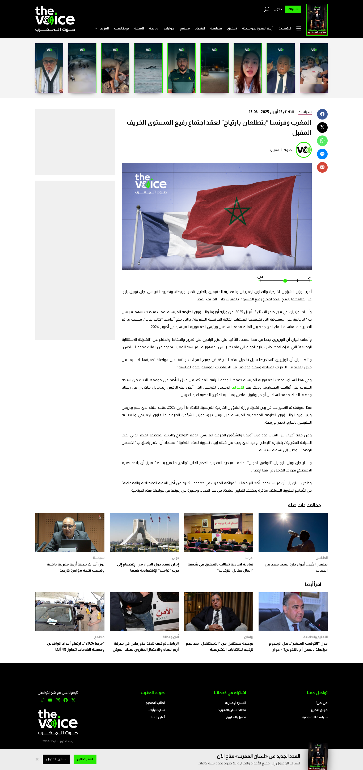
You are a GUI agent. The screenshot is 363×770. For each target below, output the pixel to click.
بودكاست (121, 28)
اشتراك (293, 9)
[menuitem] (284, 28)
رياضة (153, 28)
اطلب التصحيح (155, 703)
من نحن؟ (321, 703)
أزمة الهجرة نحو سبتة (257, 28)
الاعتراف (237, 387)
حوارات (169, 28)
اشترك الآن (85, 759)
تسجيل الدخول (56, 759)
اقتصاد (200, 28)
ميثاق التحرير (319, 710)
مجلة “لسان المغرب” (232, 710)
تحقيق (232, 28)
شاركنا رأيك (157, 710)
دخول (278, 9)
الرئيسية (284, 28)
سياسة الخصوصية (315, 717)
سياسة (216, 28)
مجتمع (184, 28)
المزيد (104, 28)
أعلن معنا (158, 717)
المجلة (139, 28)
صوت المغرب (281, 150)
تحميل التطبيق (236, 717)
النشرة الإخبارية (235, 703)
